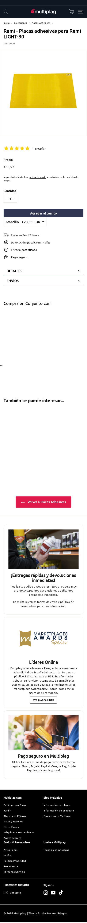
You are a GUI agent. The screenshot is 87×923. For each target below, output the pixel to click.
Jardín (7, 810)
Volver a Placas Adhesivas (46, 502)
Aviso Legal (10, 849)
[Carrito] (71, 11)
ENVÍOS (13, 281)
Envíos (7, 855)
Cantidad (10, 191)
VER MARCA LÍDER (43, 700)
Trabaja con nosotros (56, 849)
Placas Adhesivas (40, 22)
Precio (8, 159)
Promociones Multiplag (57, 816)
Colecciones (20, 22)
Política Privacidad (15, 860)
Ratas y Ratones (13, 821)
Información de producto (59, 810)
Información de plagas (57, 805)
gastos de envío (37, 177)
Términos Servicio (14, 871)
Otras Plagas (11, 827)
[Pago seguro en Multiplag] (43, 732)
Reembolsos (11, 866)
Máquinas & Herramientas (19, 832)
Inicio (7, 22)
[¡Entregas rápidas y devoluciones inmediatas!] (43, 549)
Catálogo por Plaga (15, 805)
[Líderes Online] (43, 638)
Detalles (14, 271)
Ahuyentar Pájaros (15, 816)
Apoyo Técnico (12, 837)
